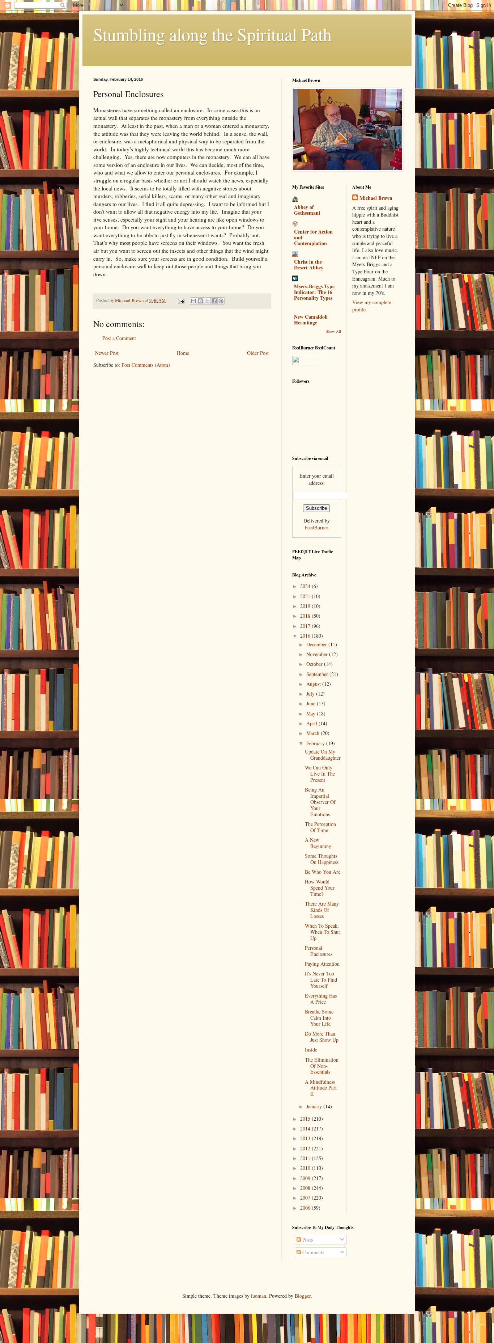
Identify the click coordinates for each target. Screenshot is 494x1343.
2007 (306, 1197)
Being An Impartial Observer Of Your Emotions (320, 801)
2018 (306, 615)
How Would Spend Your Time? (320, 887)
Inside (311, 1049)
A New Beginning (318, 842)
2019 (306, 606)
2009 (306, 1178)
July (311, 693)
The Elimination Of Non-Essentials (321, 1065)
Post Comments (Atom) (146, 364)
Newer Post (107, 352)
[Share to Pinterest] (221, 301)
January (314, 1106)
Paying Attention (322, 963)
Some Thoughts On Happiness (321, 858)
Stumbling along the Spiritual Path (212, 34)
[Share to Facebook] (214, 301)
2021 (306, 596)
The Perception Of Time (320, 827)
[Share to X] (207, 301)
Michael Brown (375, 198)
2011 (306, 1158)
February (316, 743)
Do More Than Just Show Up (321, 1036)
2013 (306, 1138)
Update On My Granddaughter (323, 754)
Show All (333, 331)
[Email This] (193, 301)
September (317, 674)
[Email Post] (181, 300)
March (313, 733)
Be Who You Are (322, 871)
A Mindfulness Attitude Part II (321, 1088)
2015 (306, 1118)
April (312, 723)
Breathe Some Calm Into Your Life (319, 1017)
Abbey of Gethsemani (307, 210)
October (315, 663)
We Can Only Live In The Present (320, 773)
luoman (258, 1295)
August (314, 683)
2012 (306, 1148)
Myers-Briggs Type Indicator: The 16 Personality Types (314, 292)
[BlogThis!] (200, 301)
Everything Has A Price (321, 998)
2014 (306, 1128)
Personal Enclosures (318, 950)
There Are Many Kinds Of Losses (322, 909)
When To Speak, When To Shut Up (322, 931)
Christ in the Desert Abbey (308, 264)
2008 (306, 1187)
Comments (312, 1252)
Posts (307, 1239)
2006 (306, 1207)
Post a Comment (119, 338)
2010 (306, 1167)
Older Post (258, 352)
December (317, 644)
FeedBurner (316, 527)
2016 (306, 635)
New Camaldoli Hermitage (311, 319)
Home (183, 352)
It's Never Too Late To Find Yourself (321, 979)
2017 (306, 625)
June (311, 703)
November (317, 654)
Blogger (303, 1295)
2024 (306, 586)
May (311, 713)
